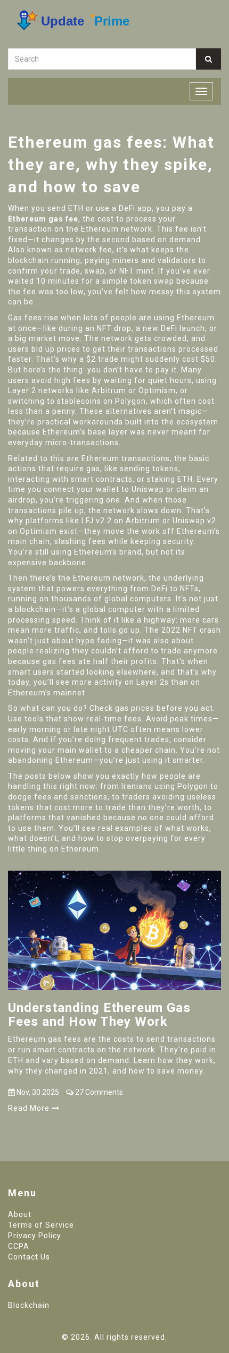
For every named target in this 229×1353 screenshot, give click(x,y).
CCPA (18, 1246)
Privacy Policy (34, 1235)
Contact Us (29, 1257)
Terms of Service (41, 1225)
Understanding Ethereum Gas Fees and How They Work (99, 1015)
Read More (30, 1108)
